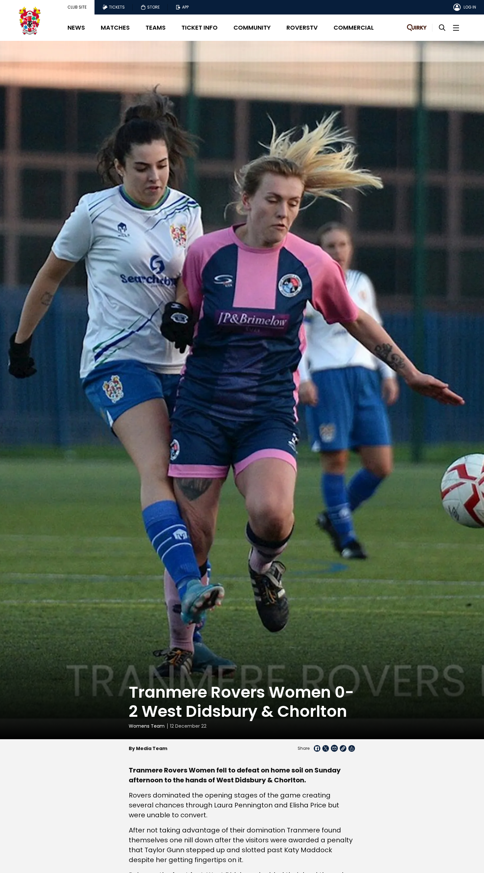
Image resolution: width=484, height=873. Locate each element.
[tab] (77, 7)
